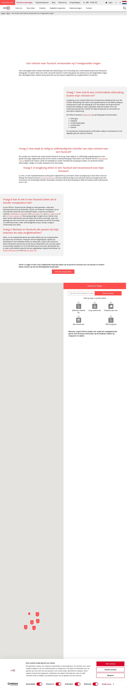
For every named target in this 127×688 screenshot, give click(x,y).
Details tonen (106, 684)
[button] (29, 614)
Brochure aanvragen (24, 2)
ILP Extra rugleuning (14, 216)
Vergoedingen (75, 2)
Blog (53, 2)
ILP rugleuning (52, 214)
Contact (89, 8)
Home (3, 13)
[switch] (58, 684)
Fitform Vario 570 (29, 250)
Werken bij (62, 2)
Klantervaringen (76, 8)
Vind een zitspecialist (63, 272)
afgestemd (87, 115)
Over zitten (31, 8)
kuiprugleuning (37, 214)
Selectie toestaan (110, 669)
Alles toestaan (110, 664)
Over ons (18, 8)
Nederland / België (95, 286)
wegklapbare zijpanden (19, 214)
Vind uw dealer (108, 293)
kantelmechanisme (47, 178)
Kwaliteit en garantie (57, 8)
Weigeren (110, 675)
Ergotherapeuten (42, 2)
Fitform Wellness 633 (11, 250)
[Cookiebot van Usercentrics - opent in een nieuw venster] (13, 684)
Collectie (42, 8)
